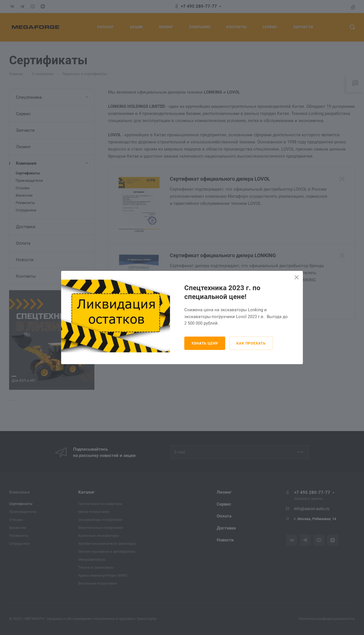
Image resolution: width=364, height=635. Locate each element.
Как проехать (251, 343)
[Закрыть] (296, 277)
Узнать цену (204, 343)
